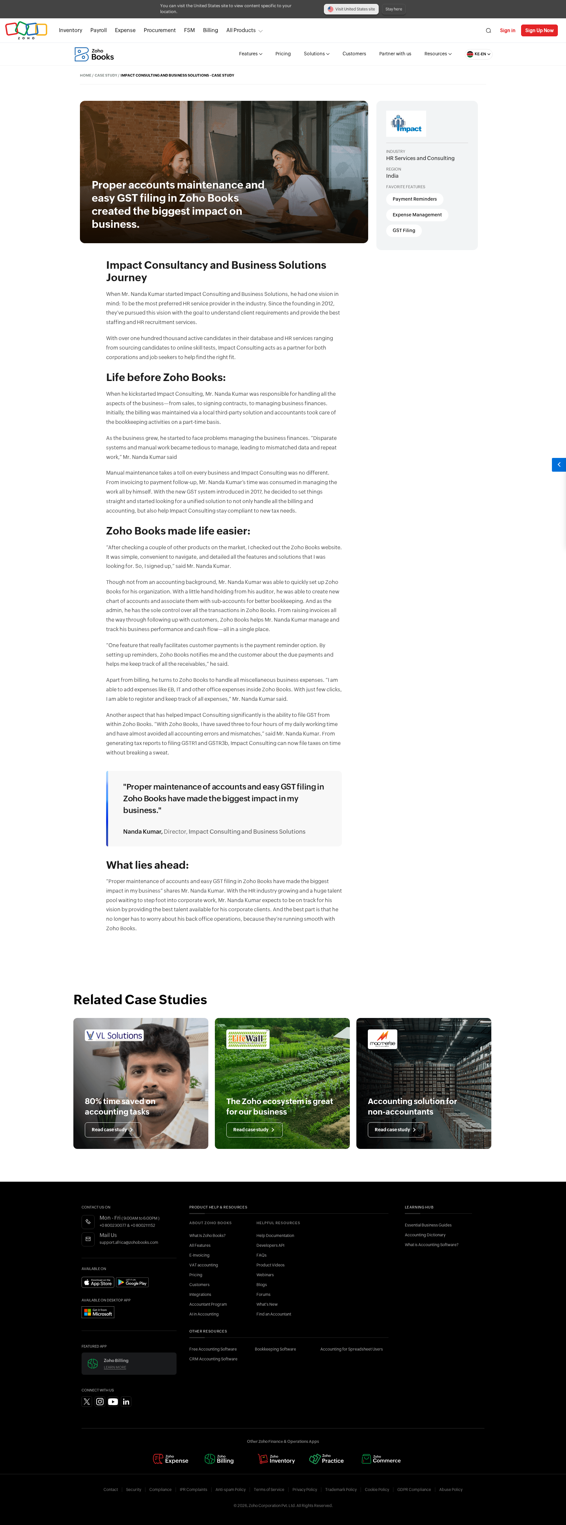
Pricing (283, 54)
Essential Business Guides (428, 1225)
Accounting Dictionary (425, 1235)
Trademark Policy (341, 1490)
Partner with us (395, 54)
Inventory (70, 30)
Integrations (200, 1295)
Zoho (26, 30)
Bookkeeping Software (275, 1349)
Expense (125, 30)
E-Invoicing (199, 1255)
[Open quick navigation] (559, 465)
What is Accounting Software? (432, 1245)
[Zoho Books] (94, 54)
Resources (435, 54)
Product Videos (270, 1265)
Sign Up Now (539, 30)
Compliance (160, 1490)
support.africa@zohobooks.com (129, 1242)
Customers (354, 54)
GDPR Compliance (414, 1490)
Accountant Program (208, 1304)
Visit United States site (355, 9)
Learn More (115, 1367)
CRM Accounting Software (213, 1359)
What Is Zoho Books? (207, 1236)
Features (248, 54)
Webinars (265, 1275)
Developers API (270, 1245)
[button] (472, 54)
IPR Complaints (193, 1490)
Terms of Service (269, 1490)
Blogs (261, 1285)
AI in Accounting (204, 1314)
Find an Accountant (273, 1314)
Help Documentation (275, 1236)
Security (133, 1490)
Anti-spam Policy (231, 1490)
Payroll (98, 30)
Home (85, 75)
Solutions (314, 54)
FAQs (261, 1255)
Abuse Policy (450, 1490)
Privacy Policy (304, 1490)
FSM (189, 30)
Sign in (508, 30)
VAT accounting (203, 1265)
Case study (106, 75)
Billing (210, 30)
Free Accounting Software (213, 1349)
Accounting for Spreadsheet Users (351, 1349)
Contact (111, 1490)
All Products (241, 30)
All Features (200, 1245)
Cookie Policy (377, 1490)
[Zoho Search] (488, 30)
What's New (267, 1304)
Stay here (394, 9)
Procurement (160, 30)
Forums (263, 1295)
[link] (210, 30)
